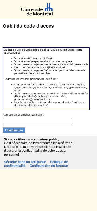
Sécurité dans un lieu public (25, 162)
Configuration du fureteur (49, 166)
